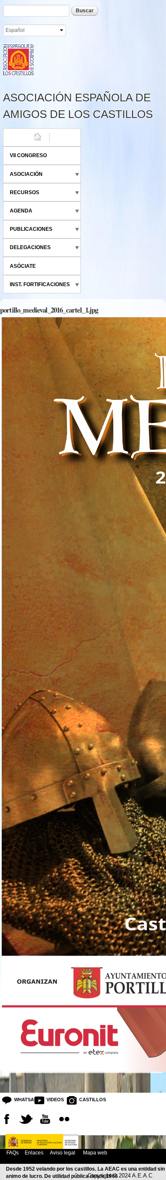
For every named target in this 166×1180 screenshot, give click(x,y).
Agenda (21, 211)
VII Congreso (28, 155)
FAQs (12, 1152)
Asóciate (23, 266)
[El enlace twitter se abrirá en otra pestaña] (26, 1119)
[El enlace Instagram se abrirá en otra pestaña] (64, 1119)
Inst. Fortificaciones (40, 284)
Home (17, 137)
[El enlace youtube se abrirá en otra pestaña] (45, 1119)
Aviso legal (62, 1152)
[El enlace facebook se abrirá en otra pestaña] (7, 1119)
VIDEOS (53, 1099)
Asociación (26, 174)
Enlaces (34, 1152)
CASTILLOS (85, 1099)
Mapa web (94, 1152)
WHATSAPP (21, 1099)
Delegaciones (30, 247)
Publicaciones (31, 229)
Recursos (24, 192)
